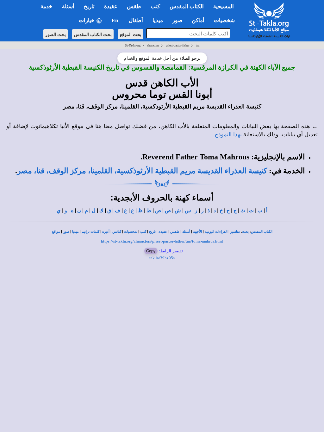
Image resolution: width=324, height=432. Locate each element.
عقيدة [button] (110, 6)
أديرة (105, 231)
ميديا (75, 231)
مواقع (56, 231)
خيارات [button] (87, 20)
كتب (143, 231)
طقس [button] (134, 6)
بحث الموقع (130, 34)
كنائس (116, 231)
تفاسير (235, 231)
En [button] (115, 20)
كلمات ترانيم (90, 231)
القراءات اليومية (216, 231)
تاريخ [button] (89, 6)
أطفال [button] (136, 20)
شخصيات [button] (226, 20)
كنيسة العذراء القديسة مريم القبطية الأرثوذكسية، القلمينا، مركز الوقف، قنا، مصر (142, 171)
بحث (245, 231)
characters (153, 45)
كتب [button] (155, 6)
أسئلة (186, 231)
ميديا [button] (158, 20)
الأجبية (197, 231)
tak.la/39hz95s (162, 258)
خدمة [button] (46, 6)
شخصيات (130, 231)
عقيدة (163, 231)
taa (197, 45)
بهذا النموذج (228, 134)
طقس (174, 231)
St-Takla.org (132, 45)
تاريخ (152, 231)
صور (66, 231)
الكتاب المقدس (261, 231)
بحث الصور (55, 34)
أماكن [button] (198, 20)
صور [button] (177, 20)
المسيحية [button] (223, 6)
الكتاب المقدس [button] (187, 6)
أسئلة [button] (68, 6)
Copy (151, 251)
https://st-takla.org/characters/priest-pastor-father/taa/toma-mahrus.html (162, 241)
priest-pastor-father (177, 45)
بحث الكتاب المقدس (93, 34)
